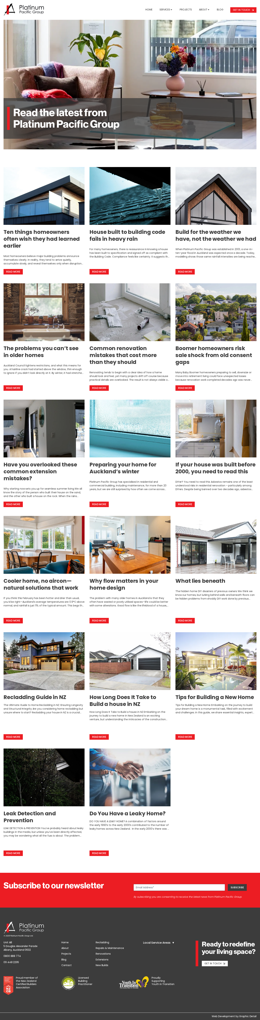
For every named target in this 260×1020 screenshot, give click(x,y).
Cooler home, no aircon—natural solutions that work (41, 584)
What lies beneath (200, 580)
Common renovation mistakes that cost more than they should (123, 355)
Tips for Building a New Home (214, 697)
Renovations (103, 953)
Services (165, 9)
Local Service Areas (157, 943)
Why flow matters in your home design (123, 584)
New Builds (102, 965)
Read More (13, 271)
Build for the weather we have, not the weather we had (215, 235)
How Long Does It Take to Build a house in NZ (122, 701)
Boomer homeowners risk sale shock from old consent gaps (213, 355)
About (203, 9)
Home (148, 9)
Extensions (102, 959)
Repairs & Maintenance (110, 948)
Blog (220, 9)
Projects (186, 9)
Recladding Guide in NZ (35, 697)
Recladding (102, 942)
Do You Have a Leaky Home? (127, 813)
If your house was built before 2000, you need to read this (215, 468)
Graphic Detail (247, 1016)
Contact (66, 965)
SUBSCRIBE (237, 887)
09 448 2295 (11, 962)
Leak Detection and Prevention (30, 817)
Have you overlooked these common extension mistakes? (40, 471)
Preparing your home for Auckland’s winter (122, 468)
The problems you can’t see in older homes (41, 352)
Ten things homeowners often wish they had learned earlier (42, 239)
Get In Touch (242, 10)
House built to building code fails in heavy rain (127, 235)
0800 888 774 (12, 956)
